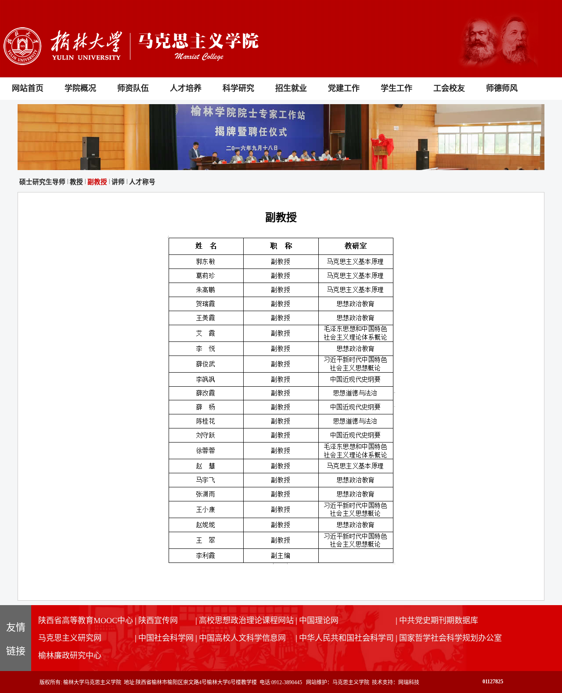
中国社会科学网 (166, 638)
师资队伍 (133, 88)
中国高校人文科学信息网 (242, 638)
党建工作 (344, 88)
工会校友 (449, 88)
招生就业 (291, 88)
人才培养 (186, 88)
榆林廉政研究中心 (69, 655)
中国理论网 (319, 620)
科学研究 (238, 88)
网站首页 (27, 88)
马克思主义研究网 (69, 638)
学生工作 (396, 88)
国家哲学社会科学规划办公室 (450, 638)
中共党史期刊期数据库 (438, 620)
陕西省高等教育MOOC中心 (85, 620)
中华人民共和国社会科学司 (346, 638)
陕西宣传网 (158, 620)
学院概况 (80, 88)
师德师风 (502, 88)
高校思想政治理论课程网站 (246, 620)
